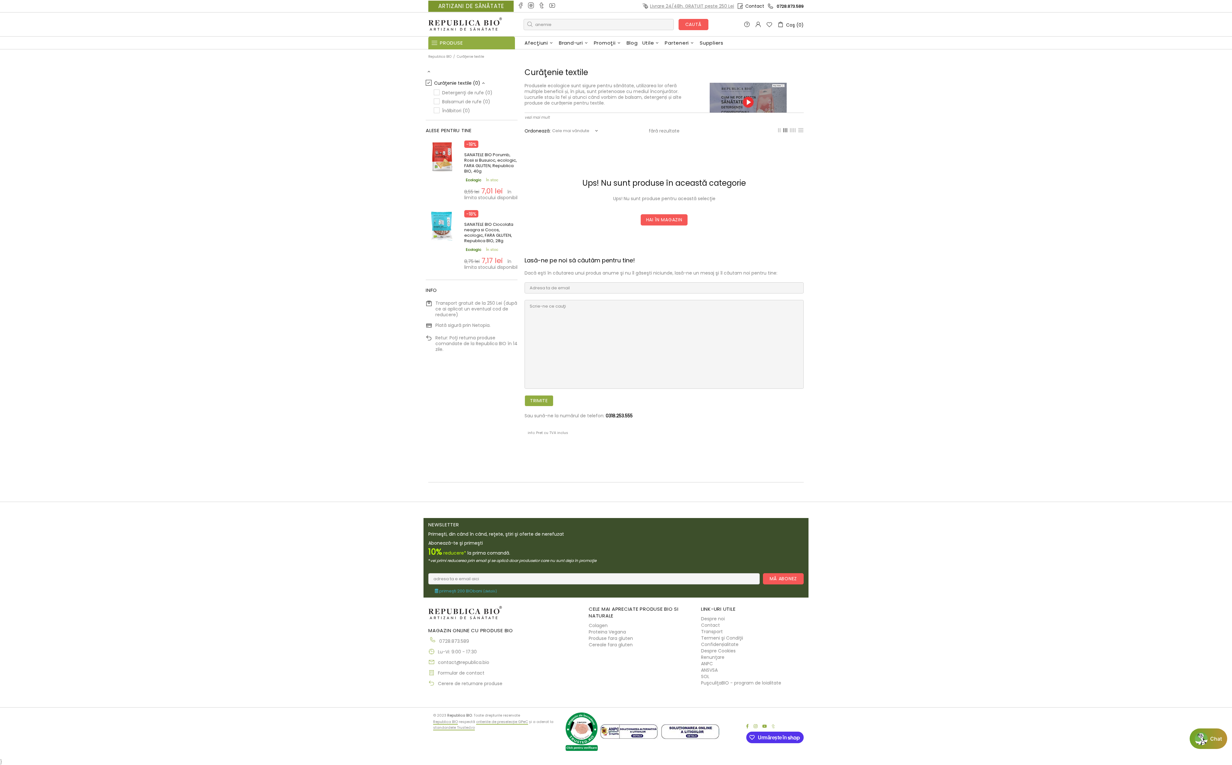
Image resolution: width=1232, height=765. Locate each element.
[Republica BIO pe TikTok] (542, 6)
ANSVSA (709, 670)
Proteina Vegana (607, 632)
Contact (754, 6)
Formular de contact (461, 673)
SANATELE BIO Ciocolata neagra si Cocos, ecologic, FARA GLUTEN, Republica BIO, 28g (488, 232)
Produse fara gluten (611, 638)
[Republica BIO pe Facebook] (521, 6)
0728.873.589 (790, 6)
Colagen (598, 625)
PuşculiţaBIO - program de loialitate (741, 683)
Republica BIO (465, 24)
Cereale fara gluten (611, 645)
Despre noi (713, 619)
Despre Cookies (718, 651)
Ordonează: (538, 131)
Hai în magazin (664, 220)
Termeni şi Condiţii (722, 638)
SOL (705, 676)
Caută (693, 24)
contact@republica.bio (463, 662)
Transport (712, 631)
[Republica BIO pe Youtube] (552, 6)
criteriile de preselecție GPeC (502, 721)
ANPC (707, 664)
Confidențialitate (720, 644)
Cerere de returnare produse (470, 683)
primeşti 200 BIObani (467, 591)
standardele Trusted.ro (454, 727)
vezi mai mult (537, 117)
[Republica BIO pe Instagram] (531, 6)
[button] (1208, 738)
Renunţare (712, 657)
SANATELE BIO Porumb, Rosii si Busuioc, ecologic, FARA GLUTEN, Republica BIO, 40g (490, 163)
